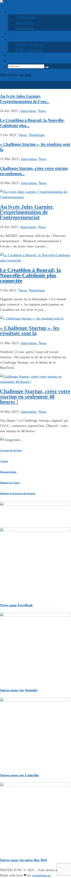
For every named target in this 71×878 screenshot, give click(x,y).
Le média (15, 11)
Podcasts (15, 39)
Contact (14, 60)
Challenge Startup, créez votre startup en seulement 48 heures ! (35, 396)
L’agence (15, 33)
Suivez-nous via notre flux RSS (23, 860)
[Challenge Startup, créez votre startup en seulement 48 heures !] (35, 382)
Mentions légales (8, 472)
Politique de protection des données (18, 493)
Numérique (25, 28)
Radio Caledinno (29, 49)
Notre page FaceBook (16, 605)
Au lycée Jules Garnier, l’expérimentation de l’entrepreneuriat (27, 212)
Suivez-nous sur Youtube (18, 690)
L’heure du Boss (29, 44)
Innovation (24, 22)
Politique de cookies (10, 482)
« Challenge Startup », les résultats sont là (29, 330)
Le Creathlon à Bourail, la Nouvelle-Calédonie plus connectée (30, 275)
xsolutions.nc (41, 875)
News (42, 111)
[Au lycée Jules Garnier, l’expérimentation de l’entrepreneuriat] (35, 197)
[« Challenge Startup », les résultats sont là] (32, 318)
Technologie (26, 17)
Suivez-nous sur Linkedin (19, 775)
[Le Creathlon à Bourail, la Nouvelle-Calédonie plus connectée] (35, 260)
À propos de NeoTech (11, 450)
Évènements (17, 55)
